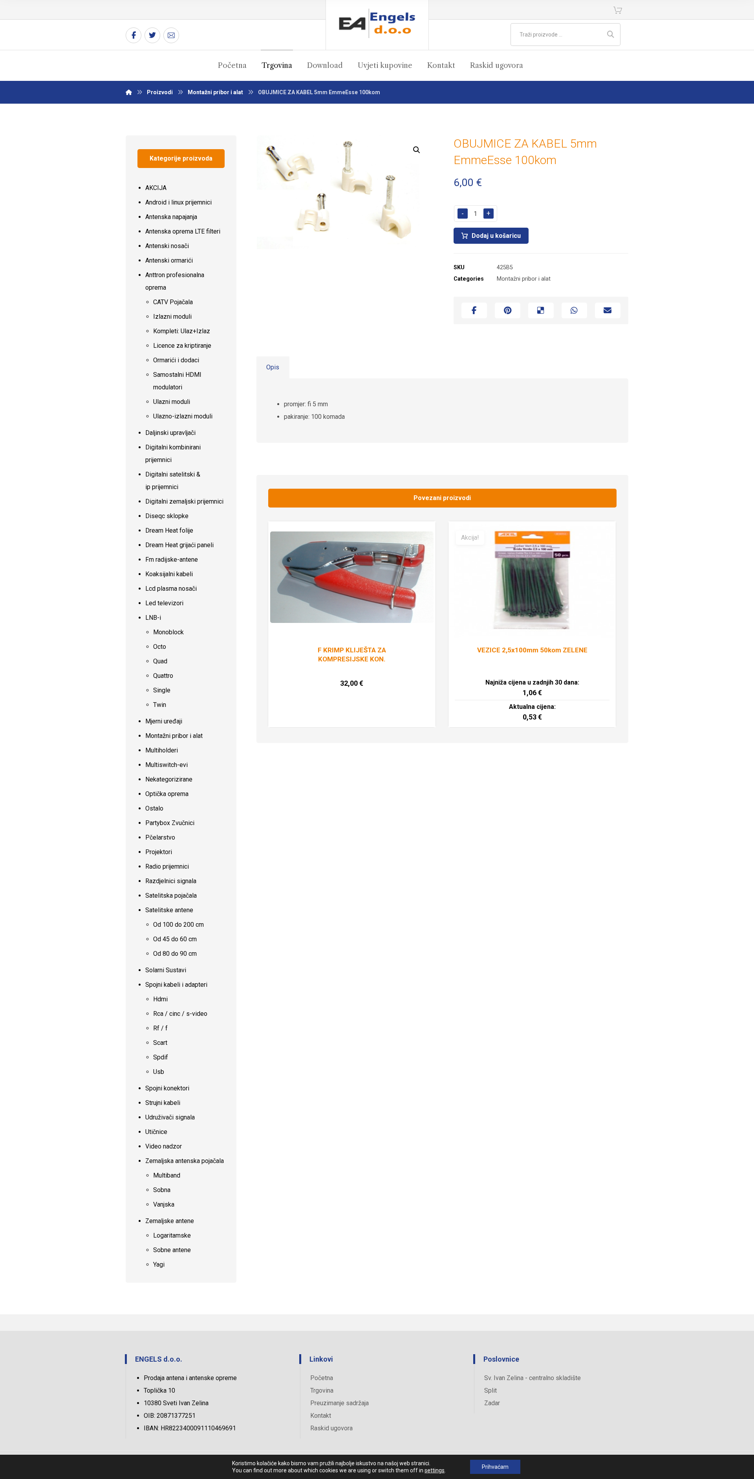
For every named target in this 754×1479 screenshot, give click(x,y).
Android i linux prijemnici (178, 202)
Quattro (163, 675)
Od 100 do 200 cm (178, 924)
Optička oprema (166, 794)
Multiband (166, 1175)
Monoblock (168, 632)
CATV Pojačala (173, 302)
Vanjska (163, 1204)
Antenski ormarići (169, 260)
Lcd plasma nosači (171, 588)
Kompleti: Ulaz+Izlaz (181, 331)
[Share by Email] (607, 310)
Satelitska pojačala (171, 895)
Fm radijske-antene (171, 559)
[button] (416, 150)
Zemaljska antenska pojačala (184, 1161)
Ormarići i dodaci (176, 360)
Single (161, 690)
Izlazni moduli (172, 316)
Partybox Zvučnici (169, 823)
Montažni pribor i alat (524, 279)
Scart (160, 1042)
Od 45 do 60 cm (175, 939)
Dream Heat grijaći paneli (179, 545)
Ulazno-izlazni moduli (182, 416)
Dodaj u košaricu (496, 235)
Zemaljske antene (169, 1221)
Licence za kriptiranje (182, 345)
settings (435, 1470)
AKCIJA (156, 188)
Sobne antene (172, 1250)
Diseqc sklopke (166, 516)
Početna (321, 1378)
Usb (158, 1071)
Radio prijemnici (167, 866)
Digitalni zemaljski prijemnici (184, 501)
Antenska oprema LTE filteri (182, 231)
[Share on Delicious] (541, 310)
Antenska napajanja (171, 217)
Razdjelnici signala (170, 881)
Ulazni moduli (171, 401)
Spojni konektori (167, 1088)
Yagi (159, 1264)
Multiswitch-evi (166, 765)
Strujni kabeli (162, 1103)
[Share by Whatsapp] (574, 310)
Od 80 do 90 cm (175, 953)
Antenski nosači (167, 246)
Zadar (492, 1403)
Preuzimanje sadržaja (339, 1403)
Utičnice (156, 1132)
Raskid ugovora (331, 1428)
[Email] (171, 35)
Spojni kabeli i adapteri (176, 984)
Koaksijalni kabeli (169, 574)
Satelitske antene (169, 910)
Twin (159, 704)
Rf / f (160, 1028)
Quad (160, 661)
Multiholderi (161, 750)
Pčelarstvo (160, 837)
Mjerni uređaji (163, 721)
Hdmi (160, 999)
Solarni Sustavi (165, 970)
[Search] (610, 34)
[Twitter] (152, 35)
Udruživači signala (170, 1117)
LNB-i (153, 617)
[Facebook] (133, 35)
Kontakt (320, 1415)
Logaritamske (172, 1235)
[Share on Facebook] (474, 310)
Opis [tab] (272, 367)
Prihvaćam (495, 1467)
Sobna (161, 1190)
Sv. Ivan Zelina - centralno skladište (532, 1378)
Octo (159, 646)
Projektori (158, 852)
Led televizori (164, 603)
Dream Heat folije (169, 530)
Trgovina (321, 1390)
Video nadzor (163, 1146)
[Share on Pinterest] (507, 310)
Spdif (160, 1057)
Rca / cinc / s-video (180, 1013)
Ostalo (154, 808)
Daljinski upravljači (170, 432)
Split (490, 1390)
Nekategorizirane (168, 779)
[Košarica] (618, 9)
